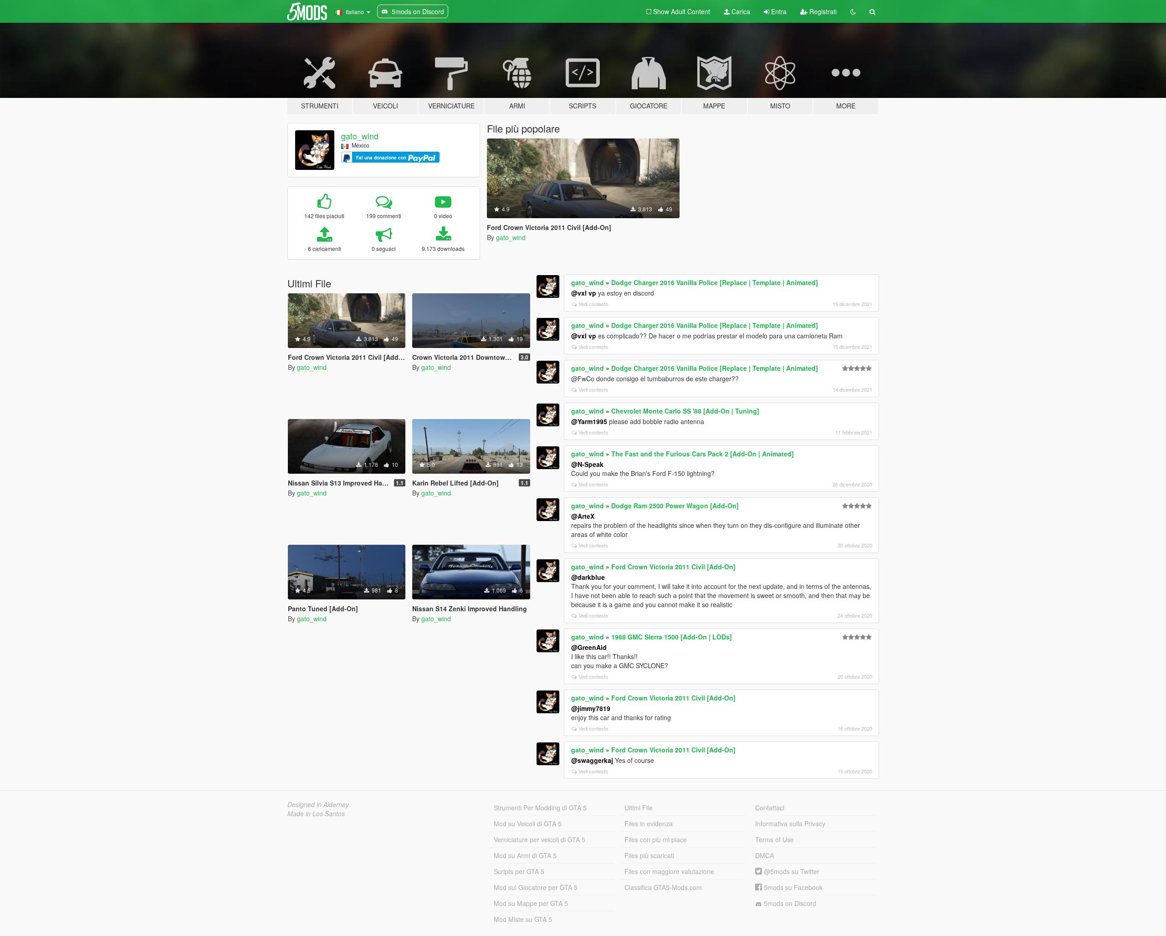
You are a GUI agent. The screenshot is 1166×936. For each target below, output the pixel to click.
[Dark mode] (853, 11)
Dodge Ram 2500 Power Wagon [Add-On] (675, 505)
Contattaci (769, 807)
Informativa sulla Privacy (790, 823)
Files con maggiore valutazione (669, 871)
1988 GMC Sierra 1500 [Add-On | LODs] (671, 636)
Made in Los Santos (316, 813)
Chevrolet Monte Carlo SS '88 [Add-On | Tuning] (685, 410)
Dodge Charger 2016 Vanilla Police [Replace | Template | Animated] (714, 282)
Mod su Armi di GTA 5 (525, 855)
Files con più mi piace (655, 839)
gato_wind (359, 136)
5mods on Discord (789, 903)
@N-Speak (587, 464)
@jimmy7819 (590, 708)
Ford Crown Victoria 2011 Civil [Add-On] (673, 566)
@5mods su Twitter (790, 871)
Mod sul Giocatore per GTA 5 (536, 887)
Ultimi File (638, 807)
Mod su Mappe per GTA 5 (531, 903)
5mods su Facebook (792, 887)
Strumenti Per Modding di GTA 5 (540, 807)
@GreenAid (589, 647)
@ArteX (582, 516)
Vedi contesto (593, 303)
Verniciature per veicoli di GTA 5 (539, 839)
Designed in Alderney (318, 804)
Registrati (822, 11)
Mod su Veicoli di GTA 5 (528, 823)
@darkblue (588, 577)
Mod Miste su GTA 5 (523, 919)
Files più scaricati (649, 855)
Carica (740, 11)
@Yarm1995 (589, 421)
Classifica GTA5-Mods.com (663, 887)
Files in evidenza (648, 823)
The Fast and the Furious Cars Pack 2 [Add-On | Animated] (702, 453)
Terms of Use (774, 839)
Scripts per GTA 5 (519, 871)
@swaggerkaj (592, 760)
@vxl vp (583, 292)
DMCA (764, 855)
